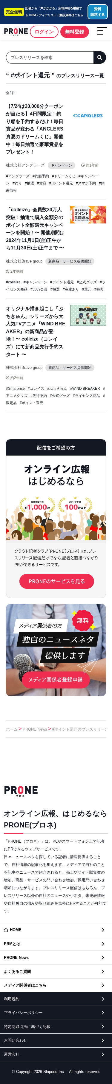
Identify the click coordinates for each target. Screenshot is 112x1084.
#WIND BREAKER (85, 388)
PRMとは (12, 944)
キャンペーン (61, 165)
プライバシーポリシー (23, 1012)
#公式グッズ (87, 282)
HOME (16, 930)
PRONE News (35, 729)
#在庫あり (71, 289)
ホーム (12, 729)
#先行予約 (38, 396)
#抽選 (29, 183)
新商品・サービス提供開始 (69, 261)
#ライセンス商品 (86, 396)
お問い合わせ (15, 1040)
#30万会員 (38, 289)
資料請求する (97, 12)
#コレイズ (36, 388)
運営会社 (11, 1054)
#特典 (99, 289)
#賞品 (41, 183)
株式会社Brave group (24, 261)
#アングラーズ (18, 176)
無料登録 (74, 31)
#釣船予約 (41, 176)
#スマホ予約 (86, 183)
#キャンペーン (35, 282)
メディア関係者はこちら (25, 985)
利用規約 (11, 999)
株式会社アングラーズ (25, 165)
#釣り (17, 183)
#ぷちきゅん (57, 388)
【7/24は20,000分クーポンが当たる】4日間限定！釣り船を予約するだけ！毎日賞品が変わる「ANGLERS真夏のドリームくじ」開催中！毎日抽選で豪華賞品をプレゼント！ (34, 129)
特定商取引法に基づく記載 (27, 1026)
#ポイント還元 (61, 183)
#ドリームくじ (64, 176)
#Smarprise (15, 388)
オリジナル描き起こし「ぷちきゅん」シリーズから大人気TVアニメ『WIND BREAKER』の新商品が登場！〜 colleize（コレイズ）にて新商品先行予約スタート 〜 (35, 331)
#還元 (86, 289)
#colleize (13, 282)
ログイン (44, 31)
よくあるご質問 (17, 971)
